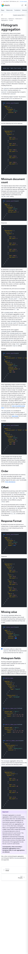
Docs (2, 10)
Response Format (11, 521)
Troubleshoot (17, 10)
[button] (2, 15)
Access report (23, 1)
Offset (5, 487)
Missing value (9, 611)
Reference (24, 10)
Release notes (9, 10)
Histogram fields (11, 658)
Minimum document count (13, 180)
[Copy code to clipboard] (25, 68)
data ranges (15, 416)
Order (4, 471)
